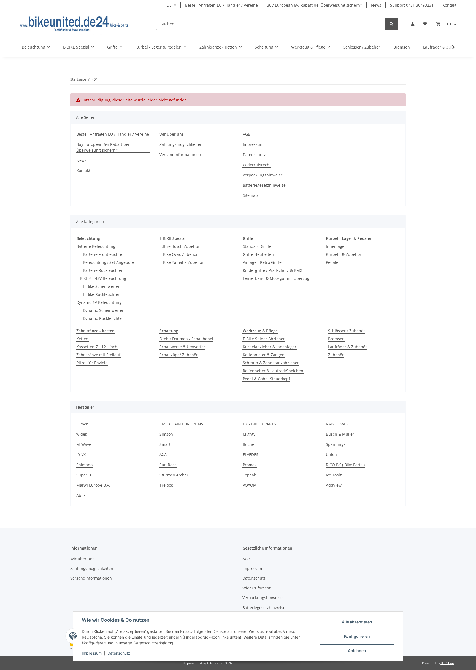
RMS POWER (337, 424)
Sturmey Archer (173, 475)
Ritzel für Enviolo (91, 362)
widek (81, 434)
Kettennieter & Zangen (264, 354)
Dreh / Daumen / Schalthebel (186, 338)
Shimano (84, 464)
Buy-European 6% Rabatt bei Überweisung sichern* (314, 5)
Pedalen (333, 262)
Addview (334, 485)
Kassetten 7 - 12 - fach (96, 346)
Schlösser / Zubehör (346, 330)
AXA (163, 454)
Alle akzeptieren (357, 622)
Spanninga (336, 444)
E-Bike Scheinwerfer (101, 286)
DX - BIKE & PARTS (259, 424)
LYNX (81, 454)
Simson (166, 434)
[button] (413, 23)
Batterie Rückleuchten (103, 270)
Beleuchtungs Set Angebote (108, 262)
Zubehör (336, 354)
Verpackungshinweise (263, 175)
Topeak (249, 475)
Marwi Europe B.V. (93, 485)
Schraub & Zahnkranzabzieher (271, 362)
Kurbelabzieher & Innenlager (269, 346)
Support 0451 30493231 (412, 5)
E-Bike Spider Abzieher (264, 338)
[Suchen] (391, 24)
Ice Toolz (334, 475)
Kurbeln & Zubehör (343, 254)
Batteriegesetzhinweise (264, 185)
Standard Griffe (257, 246)
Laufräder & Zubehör (347, 346)
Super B (83, 475)
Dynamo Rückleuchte (102, 318)
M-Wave (83, 444)
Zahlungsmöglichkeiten (180, 144)
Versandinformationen (180, 154)
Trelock (166, 485)
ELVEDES (250, 454)
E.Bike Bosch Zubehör (179, 246)
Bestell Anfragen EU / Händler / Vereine (221, 5)
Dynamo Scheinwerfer (103, 310)
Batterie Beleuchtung (95, 246)
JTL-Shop (447, 663)
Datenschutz (118, 653)
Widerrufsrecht (257, 164)
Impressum (92, 653)
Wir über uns (171, 134)
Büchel (249, 444)
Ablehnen (357, 650)
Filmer (82, 424)
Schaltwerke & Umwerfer (182, 346)
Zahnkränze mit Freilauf (98, 354)
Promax (249, 464)
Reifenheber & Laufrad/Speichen (273, 370)
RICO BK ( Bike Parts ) (345, 464)
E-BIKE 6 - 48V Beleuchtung (101, 278)
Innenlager (336, 246)
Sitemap (250, 195)
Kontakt (449, 5)
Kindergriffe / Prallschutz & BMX (272, 270)
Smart (165, 444)
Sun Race (168, 464)
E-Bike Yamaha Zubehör (181, 262)
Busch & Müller (340, 434)
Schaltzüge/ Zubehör (178, 354)
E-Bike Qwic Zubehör (178, 254)
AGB (246, 134)
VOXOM (250, 485)
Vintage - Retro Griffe (262, 262)
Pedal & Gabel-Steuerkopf (266, 378)
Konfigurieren (357, 636)
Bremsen (336, 338)
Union (331, 454)
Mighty (249, 434)
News (376, 5)
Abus (81, 495)
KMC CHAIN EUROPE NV (181, 424)
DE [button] (169, 5)
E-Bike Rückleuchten (101, 294)
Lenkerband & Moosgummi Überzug (276, 278)
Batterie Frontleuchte (102, 254)
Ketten (82, 338)
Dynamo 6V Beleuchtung (98, 302)
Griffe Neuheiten (258, 254)
